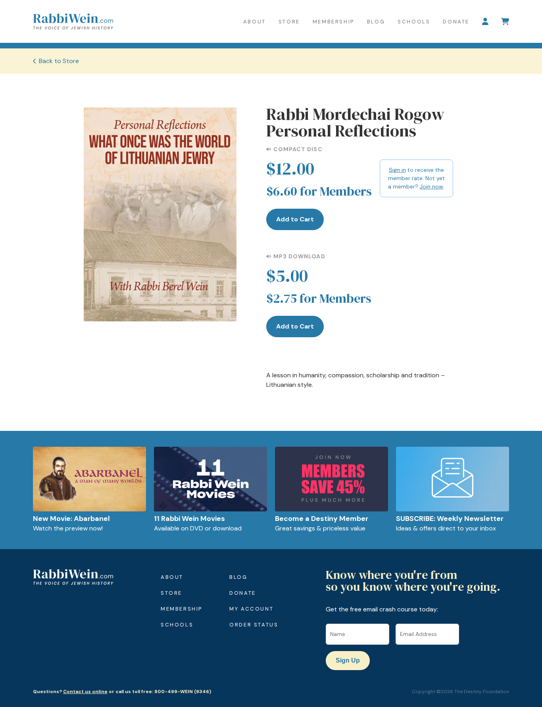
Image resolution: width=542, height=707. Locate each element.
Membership (333, 21)
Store (289, 21)
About (254, 21)
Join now (431, 186)
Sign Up (348, 660)
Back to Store (59, 61)
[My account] (485, 21)
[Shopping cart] (505, 21)
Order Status (253, 624)
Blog (376, 21)
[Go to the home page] (73, 21)
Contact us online (85, 691)
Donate (456, 21)
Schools (414, 21)
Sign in (397, 169)
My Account (251, 608)
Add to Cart (295, 219)
